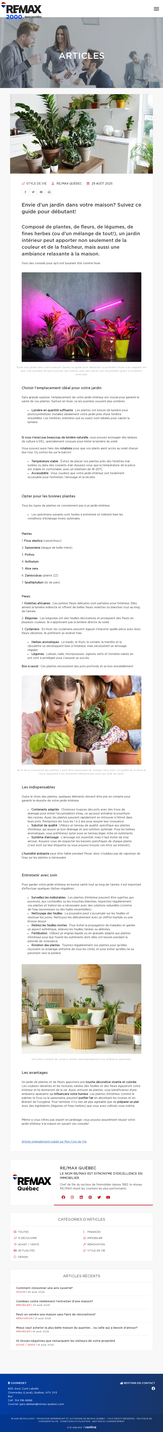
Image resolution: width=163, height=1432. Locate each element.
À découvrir (27, 1238)
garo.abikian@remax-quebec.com (41, 1404)
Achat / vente (28, 1244)
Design (22, 1257)
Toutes (23, 1232)
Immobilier (95, 1238)
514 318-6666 (23, 1400)
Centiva (89, 1427)
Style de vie (36, 183)
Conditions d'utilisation (75, 1421)
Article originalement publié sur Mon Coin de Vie (54, 1141)
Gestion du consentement (108, 1421)
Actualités (26, 1250)
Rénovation (96, 1244)
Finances (94, 1232)
